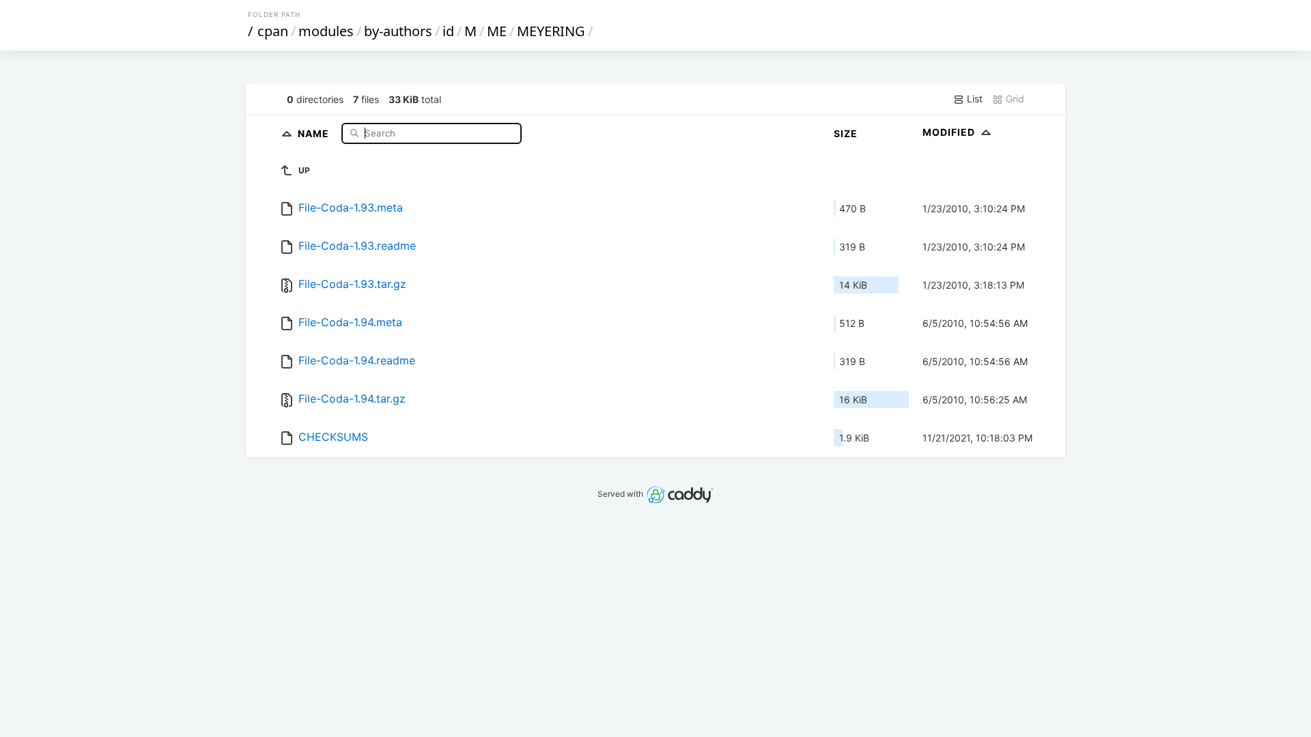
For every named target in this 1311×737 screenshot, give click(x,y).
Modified (950, 132)
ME (497, 31)
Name (315, 133)
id (448, 31)
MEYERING (551, 31)
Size (846, 133)
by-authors (398, 31)
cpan (272, 31)
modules (326, 31)
